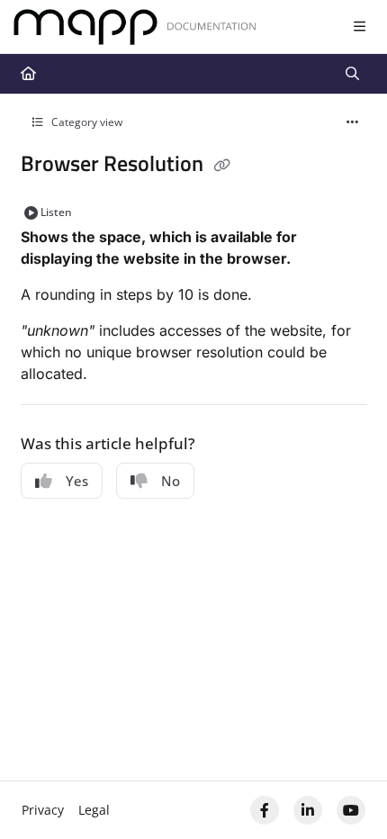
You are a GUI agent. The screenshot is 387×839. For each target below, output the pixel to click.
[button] (346, 794)
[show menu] (359, 27)
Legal (94, 809)
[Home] (135, 27)
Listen (56, 212)
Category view (85, 122)
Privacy (43, 809)
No (170, 481)
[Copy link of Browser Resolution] (222, 165)
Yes (77, 481)
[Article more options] (352, 122)
